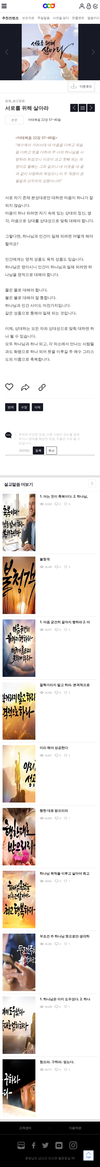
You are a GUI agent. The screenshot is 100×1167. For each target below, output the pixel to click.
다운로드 (86, 86)
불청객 (45, 559)
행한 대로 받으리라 (54, 810)
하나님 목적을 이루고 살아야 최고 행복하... (64, 873)
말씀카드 (93, 18)
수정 (24, 407)
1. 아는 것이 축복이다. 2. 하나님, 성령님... (64, 496)
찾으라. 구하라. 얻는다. (57, 1062)
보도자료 (28, 18)
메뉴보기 (4, 6)
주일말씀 (43, 18)
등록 (38, 450)
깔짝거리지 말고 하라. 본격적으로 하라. (65, 685)
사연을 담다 (61, 18)
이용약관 (75, 1128)
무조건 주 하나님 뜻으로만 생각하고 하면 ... (64, 936)
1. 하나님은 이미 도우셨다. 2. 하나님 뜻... (65, 999)
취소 (51, 450)
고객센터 (25, 1128)
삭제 (37, 407)
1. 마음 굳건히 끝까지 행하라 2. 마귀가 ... (65, 622)
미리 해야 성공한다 (54, 747)
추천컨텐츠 (10, 18)
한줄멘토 (78, 18)
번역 (11, 407)
